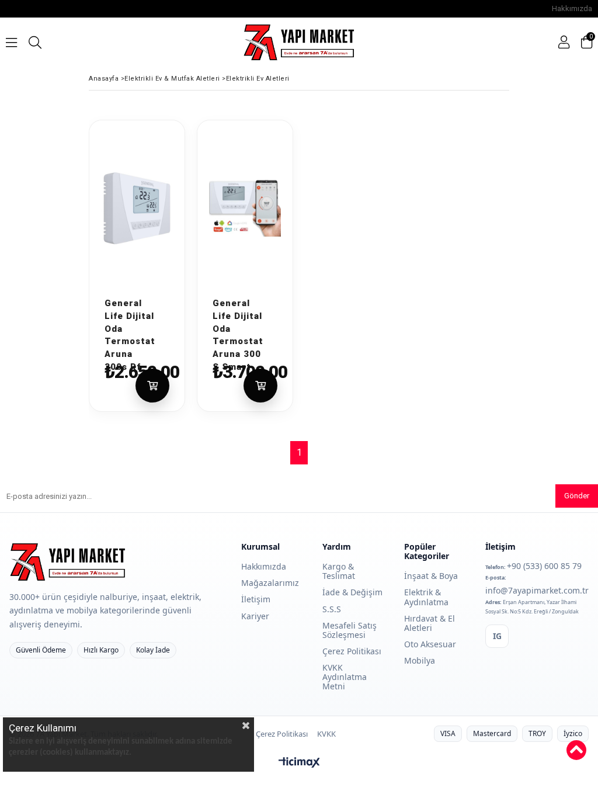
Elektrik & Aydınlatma (426, 597)
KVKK (326, 734)
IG (497, 635)
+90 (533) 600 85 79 (544, 565)
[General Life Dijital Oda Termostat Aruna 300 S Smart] (245, 208)
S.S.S (331, 609)
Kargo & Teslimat (338, 571)
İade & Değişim (352, 592)
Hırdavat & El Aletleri (429, 623)
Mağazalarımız (270, 582)
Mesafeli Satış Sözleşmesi (349, 630)
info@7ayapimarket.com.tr (537, 590)
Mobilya (419, 660)
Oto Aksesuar (430, 644)
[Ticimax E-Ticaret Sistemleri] (299, 763)
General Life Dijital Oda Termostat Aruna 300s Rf (130, 302)
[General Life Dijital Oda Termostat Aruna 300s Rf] (137, 208)
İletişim (255, 599)
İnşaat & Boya (431, 575)
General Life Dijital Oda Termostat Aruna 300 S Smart (238, 302)
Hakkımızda (572, 8)
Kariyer (255, 616)
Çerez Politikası (351, 651)
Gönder (576, 495)
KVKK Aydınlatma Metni (344, 677)
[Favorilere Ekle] (160, 288)
